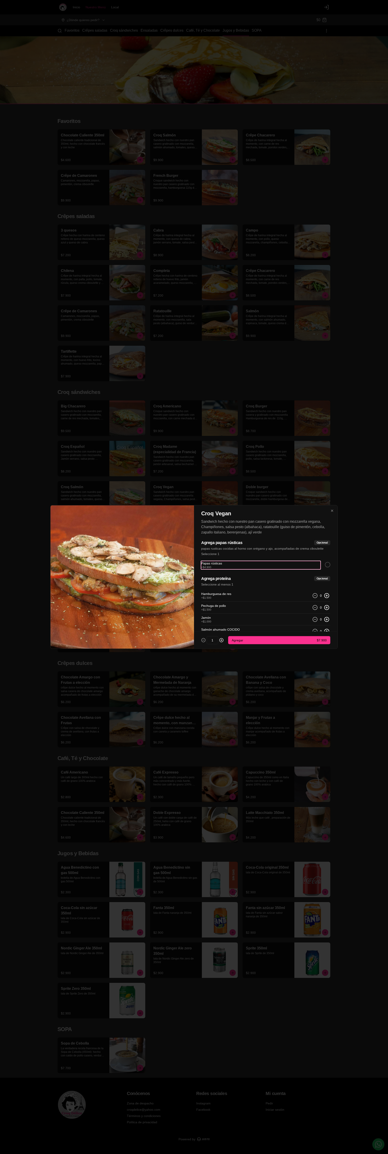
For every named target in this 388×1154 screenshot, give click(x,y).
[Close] (332, 511)
